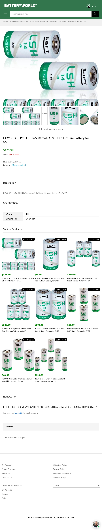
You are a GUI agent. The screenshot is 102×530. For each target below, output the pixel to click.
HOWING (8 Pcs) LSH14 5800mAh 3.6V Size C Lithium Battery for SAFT (18, 279)
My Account (7, 465)
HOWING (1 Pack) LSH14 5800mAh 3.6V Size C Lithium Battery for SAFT (49, 279)
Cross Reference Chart (12, 485)
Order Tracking (9, 469)
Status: (6, 154)
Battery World (9, 21)
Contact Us (7, 477)
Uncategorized (22, 21)
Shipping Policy (60, 465)
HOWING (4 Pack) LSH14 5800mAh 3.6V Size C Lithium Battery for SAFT (82, 279)
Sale (4, 498)
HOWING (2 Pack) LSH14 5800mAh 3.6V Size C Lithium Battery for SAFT (49, 329)
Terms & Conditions (62, 473)
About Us (6, 473)
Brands (5, 494)
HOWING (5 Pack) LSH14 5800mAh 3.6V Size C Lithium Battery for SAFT (16, 329)
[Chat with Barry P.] (96, 524)
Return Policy (59, 469)
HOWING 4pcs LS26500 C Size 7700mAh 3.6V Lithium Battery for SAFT (82, 329)
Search (95, 14)
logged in (18, 413)
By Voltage (7, 489)
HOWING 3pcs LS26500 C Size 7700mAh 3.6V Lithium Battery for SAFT (17, 380)
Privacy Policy (59, 477)
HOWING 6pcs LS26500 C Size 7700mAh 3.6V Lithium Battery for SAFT (50, 380)
